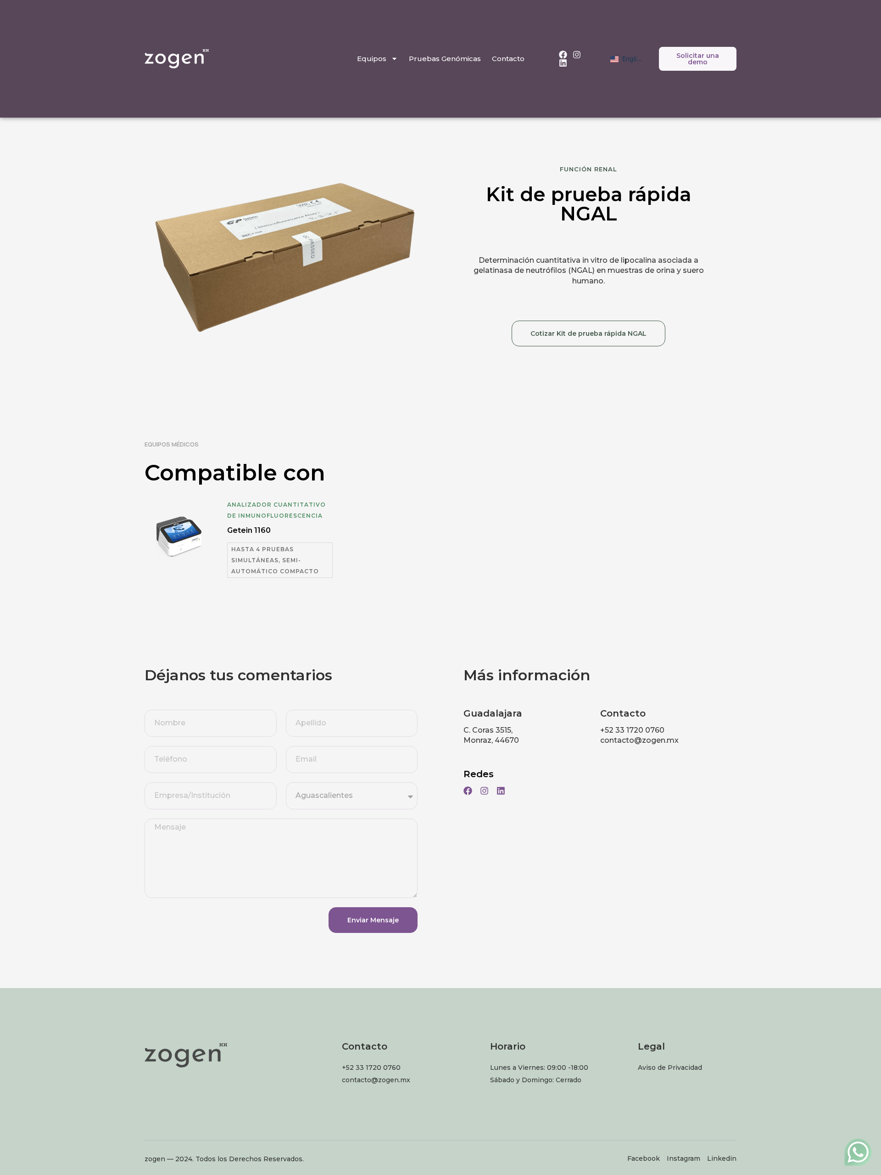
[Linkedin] (563, 63)
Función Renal (588, 169)
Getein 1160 (249, 530)
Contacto (508, 58)
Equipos (371, 58)
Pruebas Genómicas (445, 58)
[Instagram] (577, 55)
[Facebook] (563, 55)
